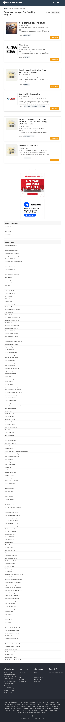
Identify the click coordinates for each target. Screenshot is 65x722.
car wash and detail (9, 438)
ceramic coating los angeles (11, 250)
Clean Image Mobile (10, 611)
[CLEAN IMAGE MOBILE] (11, 150)
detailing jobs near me (10, 472)
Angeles (7, 553)
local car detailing (9, 421)
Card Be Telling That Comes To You (13, 590)
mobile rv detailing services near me (13, 392)
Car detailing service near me (12, 504)
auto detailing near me (10, 408)
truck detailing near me (10, 488)
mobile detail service (10, 424)
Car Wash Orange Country (11, 558)
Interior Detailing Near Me (11, 339)
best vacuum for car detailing (12, 454)
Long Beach (8, 710)
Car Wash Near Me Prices (11, 555)
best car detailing (9, 384)
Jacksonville (17, 704)
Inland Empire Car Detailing (11, 526)
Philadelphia (32, 702)
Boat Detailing (8, 296)
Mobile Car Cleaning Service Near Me (13, 579)
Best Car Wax (8, 622)
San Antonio (45, 702)
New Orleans (37, 712)
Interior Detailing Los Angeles (12, 512)
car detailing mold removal (11, 403)
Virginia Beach (35, 710)
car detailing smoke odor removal (13, 389)
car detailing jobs (9, 446)
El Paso (13, 706)
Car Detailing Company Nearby (12, 515)
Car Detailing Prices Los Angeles (12, 510)
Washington (24, 706)
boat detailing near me (10, 440)
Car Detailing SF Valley (10, 534)
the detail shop (8, 486)
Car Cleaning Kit (9, 617)
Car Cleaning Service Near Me (12, 598)
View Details (54, 37)
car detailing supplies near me (12, 456)
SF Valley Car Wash (9, 566)
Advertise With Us (38, 677)
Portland (47, 706)
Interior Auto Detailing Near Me (12, 317)
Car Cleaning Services (10, 603)
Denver (8, 706)
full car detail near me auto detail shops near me (16, 451)
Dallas (57, 702)
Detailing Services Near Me (11, 333)
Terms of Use (37, 679)
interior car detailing (10, 304)
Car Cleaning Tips (9, 614)
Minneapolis (21, 712)
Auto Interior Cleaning (10, 601)
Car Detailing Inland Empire (11, 523)
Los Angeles (14, 702)
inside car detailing (9, 379)
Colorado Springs (26, 710)
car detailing (8, 280)
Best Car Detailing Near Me (11, 336)
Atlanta (18, 710)
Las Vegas (7, 708)
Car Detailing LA (9, 542)
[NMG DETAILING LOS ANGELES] (11, 28)
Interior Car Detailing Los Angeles (13, 507)
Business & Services (29, 136)
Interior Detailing (9, 312)
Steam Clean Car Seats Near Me (12, 595)
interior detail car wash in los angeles (13, 261)
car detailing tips (9, 459)
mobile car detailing (9, 288)
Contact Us (36, 675)
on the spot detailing (10, 483)
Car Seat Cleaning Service (11, 657)
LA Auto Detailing (9, 547)
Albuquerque (32, 708)
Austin (11, 704)
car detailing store (9, 435)
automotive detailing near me (12, 368)
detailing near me (9, 411)
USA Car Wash (8, 571)
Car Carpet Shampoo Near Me (12, 649)
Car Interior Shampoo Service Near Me (14, 577)
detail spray (8, 467)
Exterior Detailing (9, 315)
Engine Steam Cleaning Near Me (12, 643)
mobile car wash (9, 496)
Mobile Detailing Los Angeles (12, 518)
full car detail (8, 376)
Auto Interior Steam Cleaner (11, 641)
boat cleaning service (10, 258)
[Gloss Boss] (11, 50)
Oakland (56, 710)
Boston (30, 706)
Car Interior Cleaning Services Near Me (14, 574)
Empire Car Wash (9, 654)
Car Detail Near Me (9, 539)
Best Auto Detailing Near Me (11, 331)
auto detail (7, 285)
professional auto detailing (11, 387)
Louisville (19, 708)
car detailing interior (10, 360)
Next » (32, 168)
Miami (51, 710)
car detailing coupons (10, 266)
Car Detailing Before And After (12, 630)
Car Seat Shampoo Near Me (11, 638)
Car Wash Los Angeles (10, 563)
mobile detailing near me (11, 352)
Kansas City (57, 708)
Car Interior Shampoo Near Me (12, 646)
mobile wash (8, 494)
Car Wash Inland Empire (10, 561)
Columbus (39, 704)
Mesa (14, 710)
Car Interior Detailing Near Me (12, 320)
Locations (21, 679)
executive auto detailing (10, 395)
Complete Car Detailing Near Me (12, 627)
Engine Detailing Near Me (11, 347)
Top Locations (22, 672)
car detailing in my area (10, 400)
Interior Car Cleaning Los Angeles (13, 587)
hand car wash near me (10, 502)
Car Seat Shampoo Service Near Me (13, 659)
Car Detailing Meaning (10, 635)
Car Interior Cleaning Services (12, 593)
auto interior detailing (10, 365)
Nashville (41, 706)
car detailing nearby (10, 432)
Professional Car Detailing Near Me (13, 341)
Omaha (46, 710)
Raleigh (41, 710)
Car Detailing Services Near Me (12, 323)
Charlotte (52, 704)
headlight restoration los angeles (13, 256)
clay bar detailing (9, 381)
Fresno (44, 708)
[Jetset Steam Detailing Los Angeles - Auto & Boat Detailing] (11, 75)
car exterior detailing (10, 419)
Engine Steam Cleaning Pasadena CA (13, 585)
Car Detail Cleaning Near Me (11, 328)
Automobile (42, 106)
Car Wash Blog (8, 569)
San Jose (7, 704)
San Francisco (25, 704)
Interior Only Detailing (10, 531)
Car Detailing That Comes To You (13, 264)
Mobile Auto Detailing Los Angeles (13, 272)
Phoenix (39, 702)
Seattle (58, 704)
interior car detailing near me (12, 355)
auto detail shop (9, 491)
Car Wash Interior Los (10, 550)
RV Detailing (8, 298)
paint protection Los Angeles (12, 253)
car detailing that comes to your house (14, 405)
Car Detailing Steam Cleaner (11, 344)
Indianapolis (33, 704)
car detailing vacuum (10, 464)
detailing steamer (9, 448)
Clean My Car (8, 625)
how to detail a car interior (11, 480)
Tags (20, 677)
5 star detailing (8, 430)
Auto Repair (34, 106)
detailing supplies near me (11, 478)
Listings (8, 8)
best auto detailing (9, 416)
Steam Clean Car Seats (10, 606)
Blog (20, 675)
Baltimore (13, 708)
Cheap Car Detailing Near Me (12, 633)
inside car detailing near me (11, 397)
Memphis (35, 706)
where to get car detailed (11, 427)
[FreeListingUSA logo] (12, 2)
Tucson (39, 708)
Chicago (20, 702)
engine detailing (9, 371)
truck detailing (8, 301)
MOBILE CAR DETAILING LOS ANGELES (14, 248)
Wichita (31, 712)
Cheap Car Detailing (9, 349)
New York (7, 702)
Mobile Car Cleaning (10, 609)
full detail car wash (9, 414)
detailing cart (8, 470)
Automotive (27, 35)
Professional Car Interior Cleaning (13, 582)
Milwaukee (25, 708)
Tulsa (26, 712)
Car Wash (26, 57)
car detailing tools (9, 462)
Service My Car (8, 619)
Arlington (44, 712)
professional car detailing (11, 373)
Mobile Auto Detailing (10, 306)
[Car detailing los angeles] (11, 99)
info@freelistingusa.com (56, 672)
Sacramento (50, 708)
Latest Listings (22, 681)
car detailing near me (10, 293)
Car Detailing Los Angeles (11, 245)
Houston (26, 702)
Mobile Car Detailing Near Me (12, 325)
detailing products (9, 475)
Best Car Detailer (9, 545)
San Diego (52, 702)
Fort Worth (46, 704)
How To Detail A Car (10, 536)
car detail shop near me (10, 443)
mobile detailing (9, 282)
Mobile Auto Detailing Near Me (12, 309)
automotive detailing (10, 290)
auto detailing (8, 277)
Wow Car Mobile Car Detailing (12, 520)
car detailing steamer (10, 269)
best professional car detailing (12, 274)
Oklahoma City (54, 706)
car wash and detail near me (11, 357)
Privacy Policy (37, 681)
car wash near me (9, 499)
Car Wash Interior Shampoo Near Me (14, 652)
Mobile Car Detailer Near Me (11, 528)
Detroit (18, 706)
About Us (36, 672)
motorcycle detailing (10, 363)
